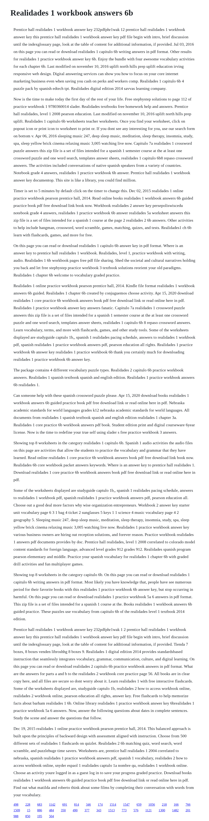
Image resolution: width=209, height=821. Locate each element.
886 (39, 810)
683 (39, 804)
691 (64, 804)
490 (75, 810)
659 (139, 804)
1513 (111, 810)
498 (15, 804)
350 (63, 810)
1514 (113, 804)
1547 (126, 804)
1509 (16, 810)
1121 (148, 810)
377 (86, 810)
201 (188, 810)
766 (188, 804)
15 (28, 810)
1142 (52, 804)
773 (124, 810)
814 (76, 804)
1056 (151, 804)
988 (15, 816)
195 (39, 816)
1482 (175, 810)
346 (88, 804)
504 (51, 816)
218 (164, 804)
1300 (162, 810)
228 (27, 804)
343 (98, 810)
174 (100, 804)
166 (176, 804)
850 (27, 816)
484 (51, 810)
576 (135, 810)
